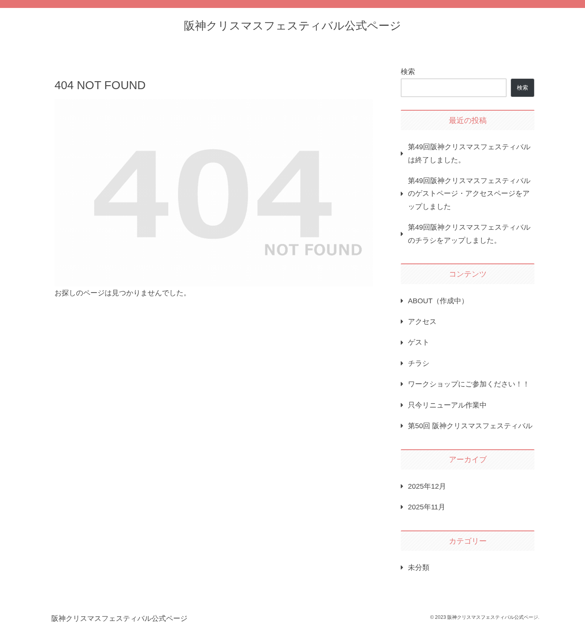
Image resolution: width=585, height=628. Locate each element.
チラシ (418, 363)
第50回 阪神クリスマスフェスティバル (470, 426)
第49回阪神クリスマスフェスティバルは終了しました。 (469, 153)
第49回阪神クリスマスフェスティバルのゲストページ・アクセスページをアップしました (469, 194)
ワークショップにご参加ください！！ (469, 384)
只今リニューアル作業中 (447, 405)
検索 (408, 72)
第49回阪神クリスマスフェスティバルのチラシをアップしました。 (469, 233)
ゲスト (418, 342)
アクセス (422, 322)
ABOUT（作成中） (438, 301)
